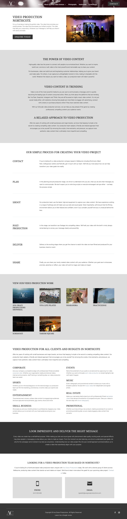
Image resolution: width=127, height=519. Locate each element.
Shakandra (72, 305)
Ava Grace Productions (70, 468)
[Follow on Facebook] (115, 512)
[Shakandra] (77, 295)
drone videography (83, 400)
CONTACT (114, 4)
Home (40, 4)
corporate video (17, 373)
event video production (92, 373)
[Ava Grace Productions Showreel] (23, 295)
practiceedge (99, 305)
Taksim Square (46, 333)
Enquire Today (23, 36)
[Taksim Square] (50, 323)
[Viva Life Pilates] (50, 295)
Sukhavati (18, 333)
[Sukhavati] (23, 323)
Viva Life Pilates (47, 305)
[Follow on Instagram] (119, 512)
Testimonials (82, 4)
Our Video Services (58, 4)
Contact (91, 4)
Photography (72, 4)
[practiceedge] (103, 295)
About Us (47, 4)
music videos (89, 385)
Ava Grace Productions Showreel (19, 307)
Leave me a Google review (63, 515)
